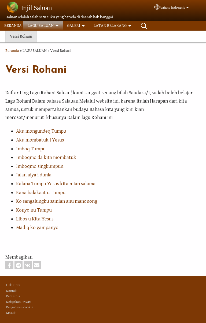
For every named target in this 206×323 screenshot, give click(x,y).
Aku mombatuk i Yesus (40, 140)
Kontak (11, 291)
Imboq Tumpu (31, 149)
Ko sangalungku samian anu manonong (56, 201)
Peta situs (13, 296)
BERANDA (13, 25)
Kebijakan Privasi (18, 302)
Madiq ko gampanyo (37, 227)
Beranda (12, 50)
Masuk (11, 313)
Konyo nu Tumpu (34, 210)
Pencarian (144, 25)
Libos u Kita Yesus (34, 219)
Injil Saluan (36, 8)
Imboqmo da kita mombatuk (46, 157)
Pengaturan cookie (19, 307)
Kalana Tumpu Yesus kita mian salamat (56, 184)
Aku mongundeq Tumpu (41, 131)
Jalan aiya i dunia (34, 175)
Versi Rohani (21, 36)
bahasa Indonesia (172, 8)
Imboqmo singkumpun (39, 166)
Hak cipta (13, 285)
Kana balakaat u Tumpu (40, 192)
